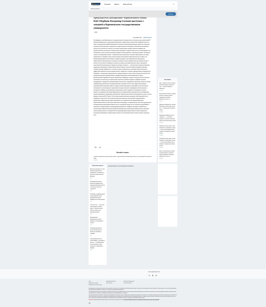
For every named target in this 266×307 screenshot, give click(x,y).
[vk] (95, 147)
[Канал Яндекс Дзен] (156, 275)
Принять (170, 14)
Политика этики (109, 282)
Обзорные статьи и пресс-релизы (95, 284)
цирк (95, 32)
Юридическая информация (129, 281)
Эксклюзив (107, 4)
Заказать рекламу (95, 8)
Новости (116, 4)
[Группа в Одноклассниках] (152, 275)
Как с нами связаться (128, 282)
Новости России (127, 4)
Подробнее (125, 292)
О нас (90, 281)
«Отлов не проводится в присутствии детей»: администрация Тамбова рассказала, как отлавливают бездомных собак (122, 158)
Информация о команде (93, 282)
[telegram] (100, 147)
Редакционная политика (111, 281)
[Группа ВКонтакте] (149, 275)
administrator (147, 37)
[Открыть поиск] (173, 4)
